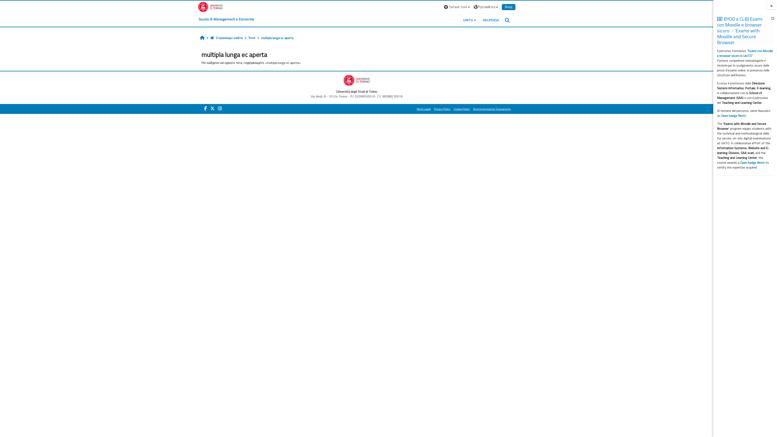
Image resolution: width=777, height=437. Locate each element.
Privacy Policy (442, 109)
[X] (212, 108)
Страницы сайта (229, 37)
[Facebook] (206, 108)
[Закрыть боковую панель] (771, 6)
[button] (457, 7)
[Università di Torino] (210, 6)
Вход (508, 6)
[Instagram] (219, 108)
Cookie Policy (462, 109)
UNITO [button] (468, 20)
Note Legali (424, 109)
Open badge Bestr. (733, 115)
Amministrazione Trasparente (492, 109)
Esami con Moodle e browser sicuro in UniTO (745, 53)
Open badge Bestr (752, 162)
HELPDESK (491, 20)
